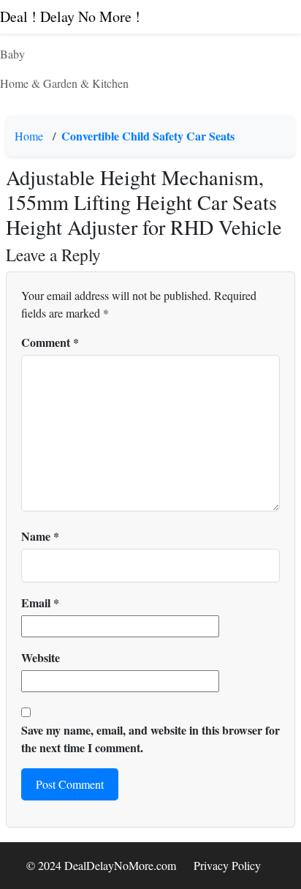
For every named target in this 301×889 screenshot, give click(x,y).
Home (29, 135)
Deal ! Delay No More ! (70, 16)
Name (40, 536)
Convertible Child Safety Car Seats (148, 135)
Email (40, 602)
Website (40, 657)
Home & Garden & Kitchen (64, 83)
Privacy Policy (227, 865)
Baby (12, 53)
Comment (50, 342)
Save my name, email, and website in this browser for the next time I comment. (150, 738)
